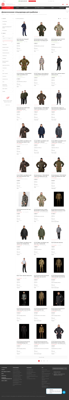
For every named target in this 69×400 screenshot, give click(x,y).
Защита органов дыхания (46, 373)
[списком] (65, 18)
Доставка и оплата (6, 371)
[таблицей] (67, 18)
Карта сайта (4, 380)
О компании (4, 367)
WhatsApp (34, 392)
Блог (3, 373)
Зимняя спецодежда (16, 373)
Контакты (4, 375)
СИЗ (42, 367)
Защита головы (44, 369)
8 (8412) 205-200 (23, 1)
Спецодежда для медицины (17, 375)
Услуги (3, 369)
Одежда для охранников (17, 372)
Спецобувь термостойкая (31, 374)
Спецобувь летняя (30, 369)
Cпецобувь (29, 367)
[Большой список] (60, 18)
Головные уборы (15, 369)
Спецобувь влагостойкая (31, 378)
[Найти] (58, 4)
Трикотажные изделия (16, 376)
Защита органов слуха (45, 374)
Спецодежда (16, 367)
